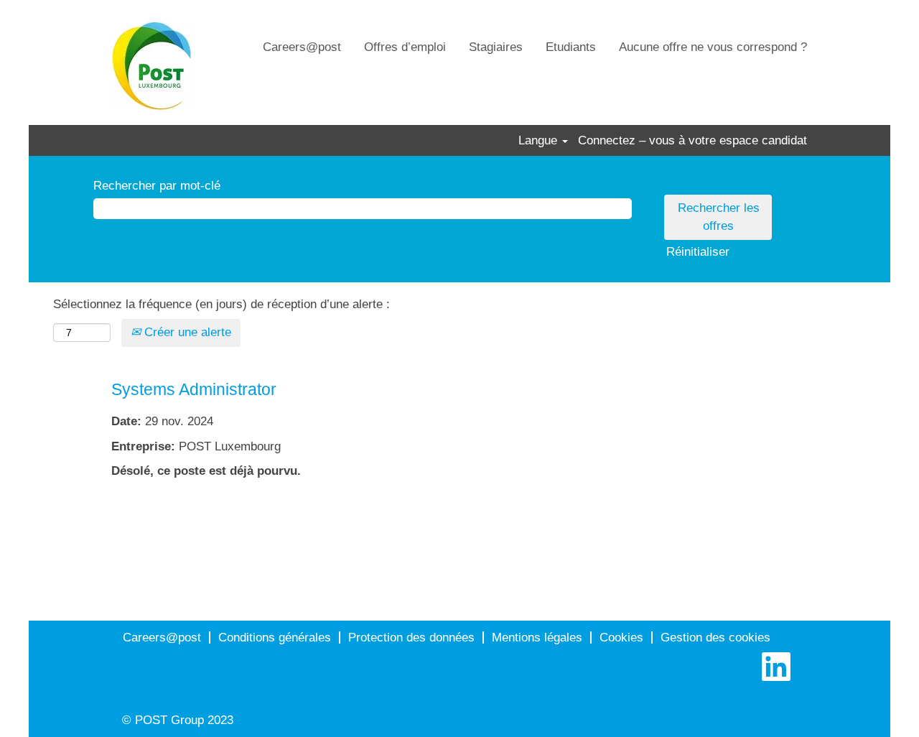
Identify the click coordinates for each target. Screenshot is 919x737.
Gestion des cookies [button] (715, 637)
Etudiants (571, 47)
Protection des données (411, 637)
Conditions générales (274, 637)
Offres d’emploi (405, 47)
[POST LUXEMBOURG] (153, 66)
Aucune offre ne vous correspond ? (713, 47)
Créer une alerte (186, 332)
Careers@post (302, 47)
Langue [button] (539, 140)
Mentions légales (537, 637)
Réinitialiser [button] (697, 252)
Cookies (621, 637)
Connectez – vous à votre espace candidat (692, 140)
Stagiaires (496, 47)
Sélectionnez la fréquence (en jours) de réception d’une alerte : (221, 304)
